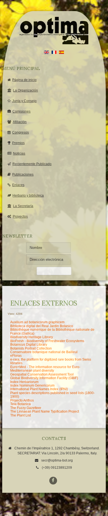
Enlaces (18, 185)
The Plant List (20, 415)
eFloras (16, 356)
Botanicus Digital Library (28, 344)
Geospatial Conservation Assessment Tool (42, 374)
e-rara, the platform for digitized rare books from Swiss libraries (50, 361)
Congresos (20, 132)
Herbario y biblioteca (28, 195)
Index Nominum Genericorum (32, 385)
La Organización (25, 90)
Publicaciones (23, 174)
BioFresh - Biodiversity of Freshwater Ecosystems (47, 341)
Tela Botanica (20, 404)
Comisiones (21, 111)
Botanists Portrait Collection (31, 348)
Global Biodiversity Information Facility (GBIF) (44, 378)
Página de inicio (24, 80)
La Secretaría (23, 206)
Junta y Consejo (24, 101)
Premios (18, 143)
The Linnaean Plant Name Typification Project (44, 411)
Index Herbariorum (24, 382)
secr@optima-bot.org (57, 460)
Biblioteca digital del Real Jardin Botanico (41, 326)
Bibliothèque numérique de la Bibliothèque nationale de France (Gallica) (52, 331)
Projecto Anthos (22, 400)
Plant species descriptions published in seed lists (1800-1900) (52, 394)
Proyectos (20, 216)
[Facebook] (53, 480)
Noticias (19, 153)
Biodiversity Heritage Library (31, 337)
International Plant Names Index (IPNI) (39, 389)
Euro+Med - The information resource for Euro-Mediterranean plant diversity (45, 368)
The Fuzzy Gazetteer (25, 408)
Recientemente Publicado (32, 164)
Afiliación (20, 122)
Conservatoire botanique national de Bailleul (44, 352)
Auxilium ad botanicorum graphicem (37, 322)
